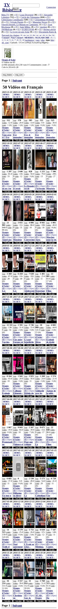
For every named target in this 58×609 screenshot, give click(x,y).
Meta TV (5, 15)
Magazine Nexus (40, 22)
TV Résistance (12, 7)
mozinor (43, 27)
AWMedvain (6, 29)
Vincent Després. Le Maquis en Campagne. (19, 24)
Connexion (51, 7)
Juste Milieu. (25, 27)
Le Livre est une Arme (19, 32)
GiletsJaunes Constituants (12, 20)
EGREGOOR (28, 29)
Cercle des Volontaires (30, 17)
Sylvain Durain (16, 22)
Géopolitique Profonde (44, 20)
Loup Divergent (26, 15)
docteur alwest (49, 29)
